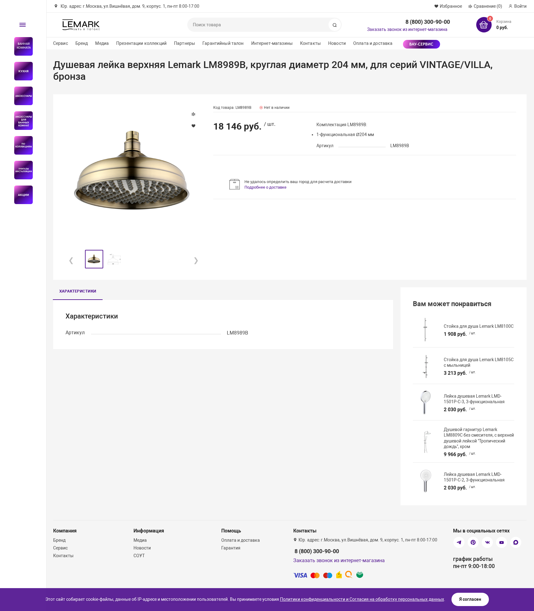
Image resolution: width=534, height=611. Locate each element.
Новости (337, 43)
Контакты (310, 43)
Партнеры (184, 43)
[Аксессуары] (21, 96)
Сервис (60, 43)
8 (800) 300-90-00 (427, 22)
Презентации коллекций (141, 43)
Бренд (81, 43)
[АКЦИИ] (21, 195)
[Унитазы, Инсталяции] (21, 170)
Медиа (102, 43)
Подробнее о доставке (265, 187)
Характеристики (77, 291)
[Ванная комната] (21, 46)
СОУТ (139, 555)
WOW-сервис (421, 44)
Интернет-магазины (272, 43)
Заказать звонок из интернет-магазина (407, 29)
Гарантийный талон (223, 43)
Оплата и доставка (372, 43)
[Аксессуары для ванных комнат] (21, 120)
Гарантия (230, 547)
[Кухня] (21, 71)
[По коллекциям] (21, 145)
